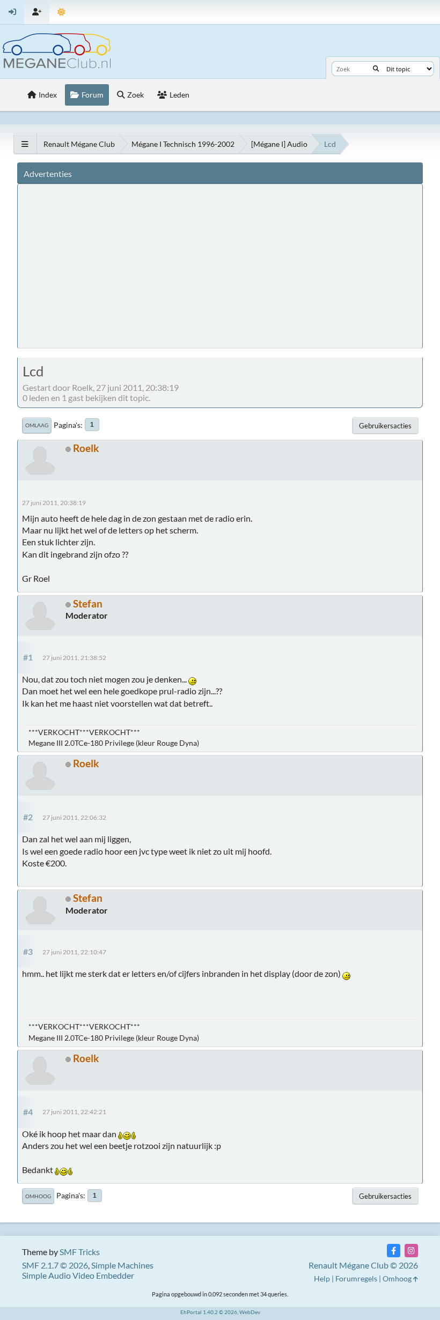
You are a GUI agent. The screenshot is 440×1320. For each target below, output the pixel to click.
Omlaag (36, 425)
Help (322, 1278)
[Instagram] (411, 1250)
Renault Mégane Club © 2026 (363, 1265)
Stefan (87, 603)
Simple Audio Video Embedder (78, 1275)
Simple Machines (122, 1265)
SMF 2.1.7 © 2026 (55, 1265)
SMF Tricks (80, 1252)
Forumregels (356, 1278)
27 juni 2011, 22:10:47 (74, 951)
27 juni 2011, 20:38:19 (54, 502)
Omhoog (38, 1196)
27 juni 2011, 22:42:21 (74, 1111)
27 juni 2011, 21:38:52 (74, 657)
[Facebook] (393, 1250)
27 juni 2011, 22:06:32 (74, 817)
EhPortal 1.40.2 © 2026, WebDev (220, 1312)
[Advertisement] (221, 265)
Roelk (86, 448)
